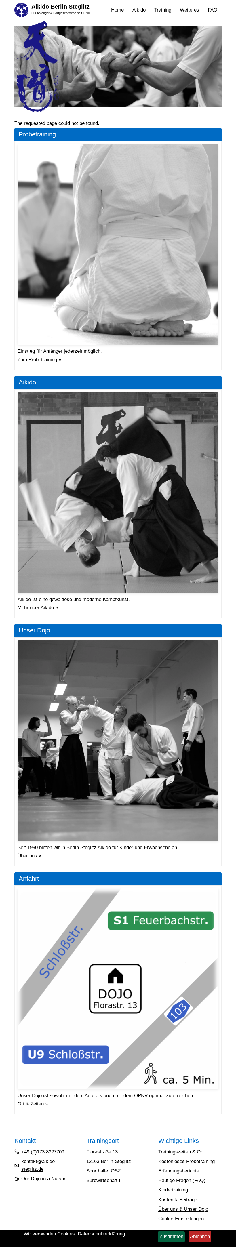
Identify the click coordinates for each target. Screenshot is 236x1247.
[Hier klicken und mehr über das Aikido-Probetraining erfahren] (118, 244)
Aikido (141, 10)
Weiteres (191, 10)
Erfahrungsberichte (178, 1171)
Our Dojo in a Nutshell (45, 1178)
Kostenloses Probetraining (186, 1161)
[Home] (21, 9)
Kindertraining (173, 1190)
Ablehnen (200, 1236)
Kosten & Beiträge (177, 1199)
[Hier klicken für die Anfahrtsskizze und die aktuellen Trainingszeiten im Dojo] (118, 988)
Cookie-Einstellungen (181, 1218)
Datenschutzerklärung (101, 1234)
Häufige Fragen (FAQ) (181, 1180)
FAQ (212, 10)
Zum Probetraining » (39, 359)
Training (165, 10)
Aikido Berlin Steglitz (60, 6)
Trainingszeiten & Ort (181, 1152)
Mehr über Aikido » (38, 607)
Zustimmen (171, 1236)
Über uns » (29, 856)
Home (117, 10)
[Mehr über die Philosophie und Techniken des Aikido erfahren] (118, 492)
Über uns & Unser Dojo (183, 1209)
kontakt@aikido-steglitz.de (38, 1165)
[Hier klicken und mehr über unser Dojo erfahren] (118, 740)
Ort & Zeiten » (33, 1104)
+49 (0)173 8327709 (42, 1152)
